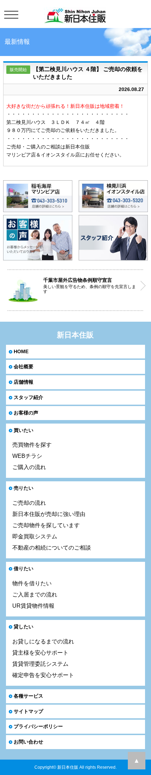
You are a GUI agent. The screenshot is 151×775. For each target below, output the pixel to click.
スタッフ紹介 (28, 397)
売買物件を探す (32, 445)
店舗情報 (23, 382)
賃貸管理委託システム (40, 664)
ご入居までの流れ (34, 595)
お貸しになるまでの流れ (43, 641)
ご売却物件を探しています (46, 525)
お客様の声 (26, 413)
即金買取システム (34, 536)
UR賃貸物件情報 (33, 606)
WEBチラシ (27, 456)
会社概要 (23, 366)
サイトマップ (28, 711)
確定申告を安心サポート (43, 675)
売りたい (23, 488)
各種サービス (28, 696)
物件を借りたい (32, 583)
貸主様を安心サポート (40, 653)
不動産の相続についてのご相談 (51, 548)
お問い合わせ (28, 742)
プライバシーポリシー (38, 726)
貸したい (23, 626)
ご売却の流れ (29, 503)
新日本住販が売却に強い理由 (48, 514)
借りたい (23, 568)
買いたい (23, 430)
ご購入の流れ (29, 467)
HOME (21, 351)
